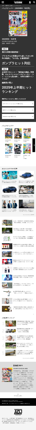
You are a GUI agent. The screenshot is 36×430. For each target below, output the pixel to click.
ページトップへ (18, 396)
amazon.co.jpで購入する (9, 116)
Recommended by (26, 214)
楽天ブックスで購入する (9, 110)
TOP (3, 5)
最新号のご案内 (9, 5)
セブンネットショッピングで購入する (13, 103)
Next (33, 145)
